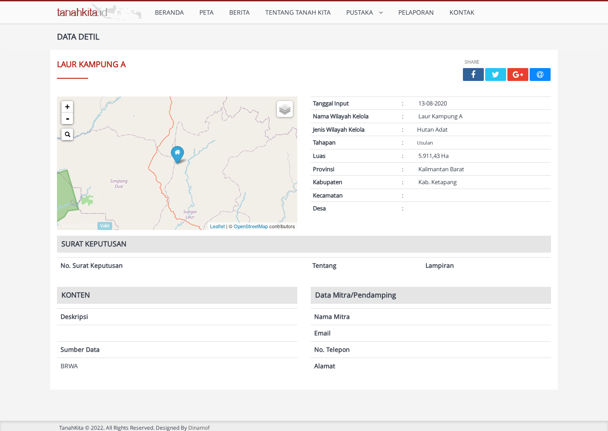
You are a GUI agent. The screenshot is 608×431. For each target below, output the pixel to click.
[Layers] (285, 109)
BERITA (239, 12)
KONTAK (462, 12)
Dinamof (199, 427)
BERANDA (169, 12)
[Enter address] (67, 134)
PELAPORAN (416, 12)
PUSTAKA (361, 12)
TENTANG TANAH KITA (298, 12)
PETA (206, 12)
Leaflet (217, 226)
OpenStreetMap (251, 226)
